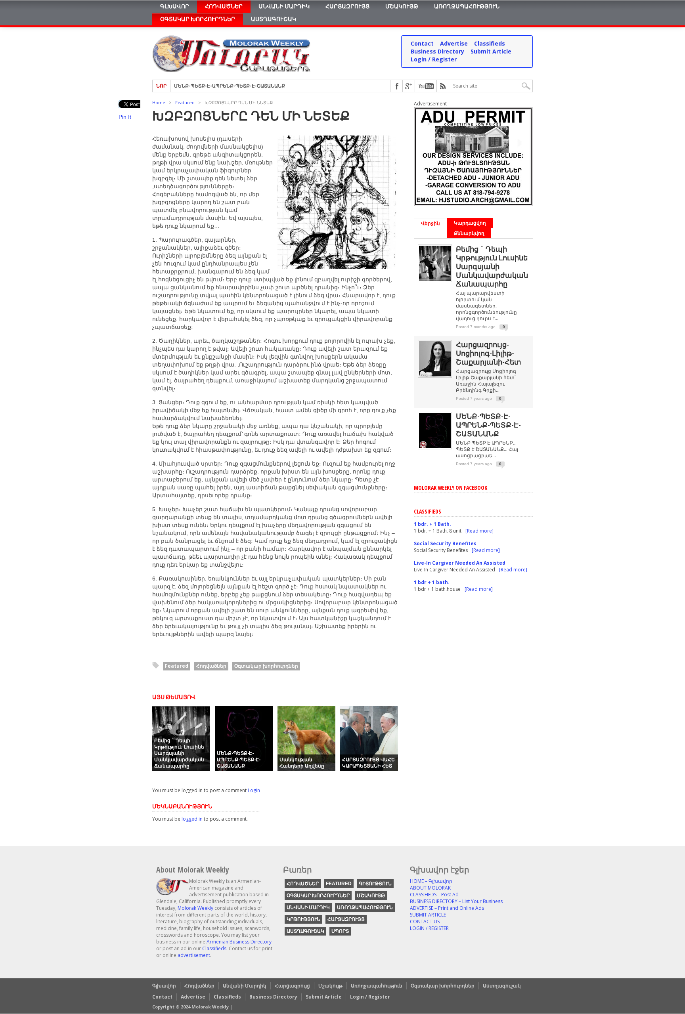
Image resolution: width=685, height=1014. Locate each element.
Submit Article (491, 51)
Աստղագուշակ (273, 19)
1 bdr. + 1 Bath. (432, 524)
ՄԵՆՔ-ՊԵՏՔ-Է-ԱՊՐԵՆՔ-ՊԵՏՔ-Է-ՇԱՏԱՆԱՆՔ (238, 759)
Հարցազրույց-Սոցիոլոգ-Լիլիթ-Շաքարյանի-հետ (488, 353)
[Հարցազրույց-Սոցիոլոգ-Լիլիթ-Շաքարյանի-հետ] (435, 374)
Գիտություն (375, 883)
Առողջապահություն (466, 6)
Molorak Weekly (195, 908)
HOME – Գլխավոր (431, 881)
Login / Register (434, 59)
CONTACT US (425, 921)
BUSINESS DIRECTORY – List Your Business (456, 901)
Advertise (454, 43)
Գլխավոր (174, 6)
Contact (422, 43)
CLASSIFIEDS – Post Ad (434, 894)
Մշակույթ (401, 6)
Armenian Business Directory (239, 941)
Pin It (125, 117)
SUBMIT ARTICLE (428, 914)
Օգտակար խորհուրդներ (197, 19)
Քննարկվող (469, 233)
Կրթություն (303, 919)
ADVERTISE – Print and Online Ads (447, 908)
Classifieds (489, 43)
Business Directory (437, 51)
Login (254, 790)
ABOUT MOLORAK (430, 887)
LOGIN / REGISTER (429, 928)
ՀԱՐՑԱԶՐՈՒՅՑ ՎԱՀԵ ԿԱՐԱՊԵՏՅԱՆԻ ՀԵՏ (226, 88)
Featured (185, 102)
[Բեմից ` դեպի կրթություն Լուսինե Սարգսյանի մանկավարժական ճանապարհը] (435, 279)
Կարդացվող (470, 223)
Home (158, 102)
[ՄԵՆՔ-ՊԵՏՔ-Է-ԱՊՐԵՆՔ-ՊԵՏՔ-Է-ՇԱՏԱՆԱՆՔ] (435, 446)
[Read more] (479, 530)
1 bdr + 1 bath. (432, 582)
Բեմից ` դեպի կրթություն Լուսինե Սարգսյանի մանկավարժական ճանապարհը (179, 753)
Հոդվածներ (224, 6)
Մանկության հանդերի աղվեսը (301, 762)
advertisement (194, 955)
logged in (192, 818)
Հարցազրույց (347, 6)
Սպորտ (340, 931)
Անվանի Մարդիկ (284, 6)
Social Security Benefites (445, 543)
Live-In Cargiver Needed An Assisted (459, 563)
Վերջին (430, 223)
